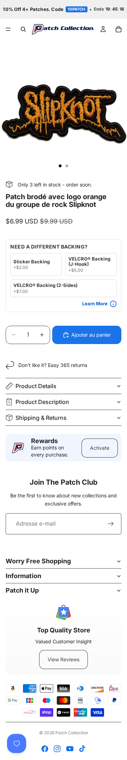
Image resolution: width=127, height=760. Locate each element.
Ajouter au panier (91, 335)
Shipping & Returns (41, 417)
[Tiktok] (82, 748)
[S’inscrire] (110, 523)
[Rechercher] (23, 29)
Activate (99, 448)
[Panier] (118, 29)
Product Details (36, 386)
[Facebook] (45, 748)
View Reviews (63, 659)
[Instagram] (57, 748)
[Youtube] (70, 748)
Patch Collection (71, 732)
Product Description (42, 401)
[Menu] (8, 29)
